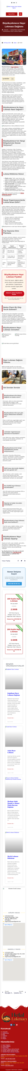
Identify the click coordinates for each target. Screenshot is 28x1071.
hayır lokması (15, 66)
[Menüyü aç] (20, 14)
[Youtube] (14, 3)
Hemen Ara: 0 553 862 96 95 (14, 619)
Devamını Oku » (10, 717)
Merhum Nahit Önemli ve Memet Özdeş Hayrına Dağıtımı (13, 804)
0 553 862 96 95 (17, 552)
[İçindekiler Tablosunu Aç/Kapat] (11, 79)
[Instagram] (16, 3)
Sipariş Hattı (11, 14)
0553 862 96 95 (9, 1065)
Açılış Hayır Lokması (11, 751)
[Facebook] (11, 3)
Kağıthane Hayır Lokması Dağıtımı (13, 694)
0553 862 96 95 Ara (14, 583)
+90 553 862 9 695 (10, 1058)
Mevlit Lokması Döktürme (12, 857)
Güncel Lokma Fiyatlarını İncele (14, 293)
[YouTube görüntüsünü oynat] (14, 377)
